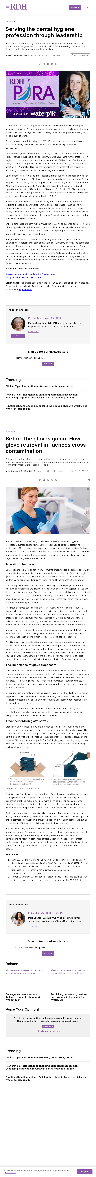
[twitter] (48, 64)
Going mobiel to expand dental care (23, 277)
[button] (7, 7)
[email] (56, 64)
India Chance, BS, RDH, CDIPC (20, 471)
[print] (89, 64)
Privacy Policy (10, 1173)
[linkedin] (44, 64)
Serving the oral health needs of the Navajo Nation (31, 274)
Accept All (84, 1172)
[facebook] (39, 64)
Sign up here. (25, 289)
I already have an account (48, 1031)
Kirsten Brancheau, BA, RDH (19, 55)
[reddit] (52, 64)
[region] (48, 1172)
